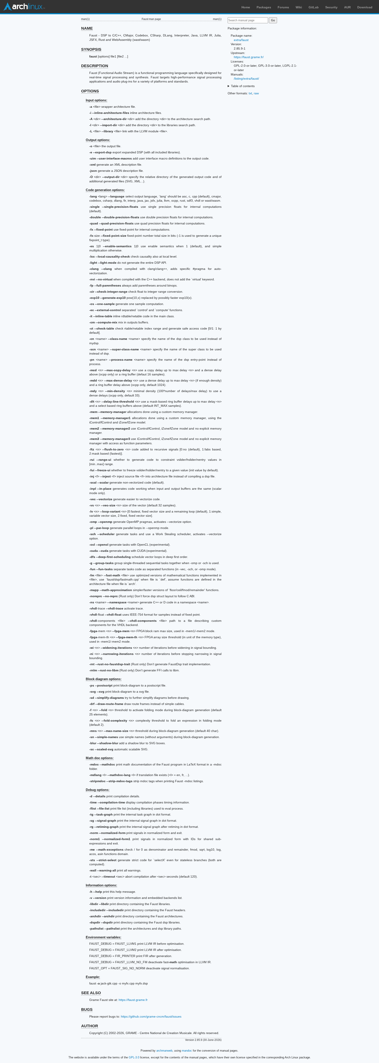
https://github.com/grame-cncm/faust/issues (151, 1016)
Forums (283, 7)
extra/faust (241, 40)
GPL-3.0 (134, 1057)
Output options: (98, 140)
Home (245, 7)
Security (331, 7)
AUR (347, 7)
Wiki (299, 7)
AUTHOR (89, 1026)
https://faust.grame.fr (133, 1000)
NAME (87, 28)
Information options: (101, 885)
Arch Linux (24, 6)
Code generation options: (105, 190)
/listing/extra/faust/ (246, 78)
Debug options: (97, 790)
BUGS (87, 1009)
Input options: (96, 100)
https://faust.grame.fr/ (249, 57)
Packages (264, 7)
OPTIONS (90, 91)
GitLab (314, 7)
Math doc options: (100, 758)
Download (364, 7)
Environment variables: (103, 937)
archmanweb (164, 1050)
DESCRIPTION (94, 66)
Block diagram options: (104, 679)
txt (250, 93)
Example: (93, 977)
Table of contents (243, 86)
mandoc (187, 1050)
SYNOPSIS (91, 49)
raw (256, 93)
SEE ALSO (91, 993)
